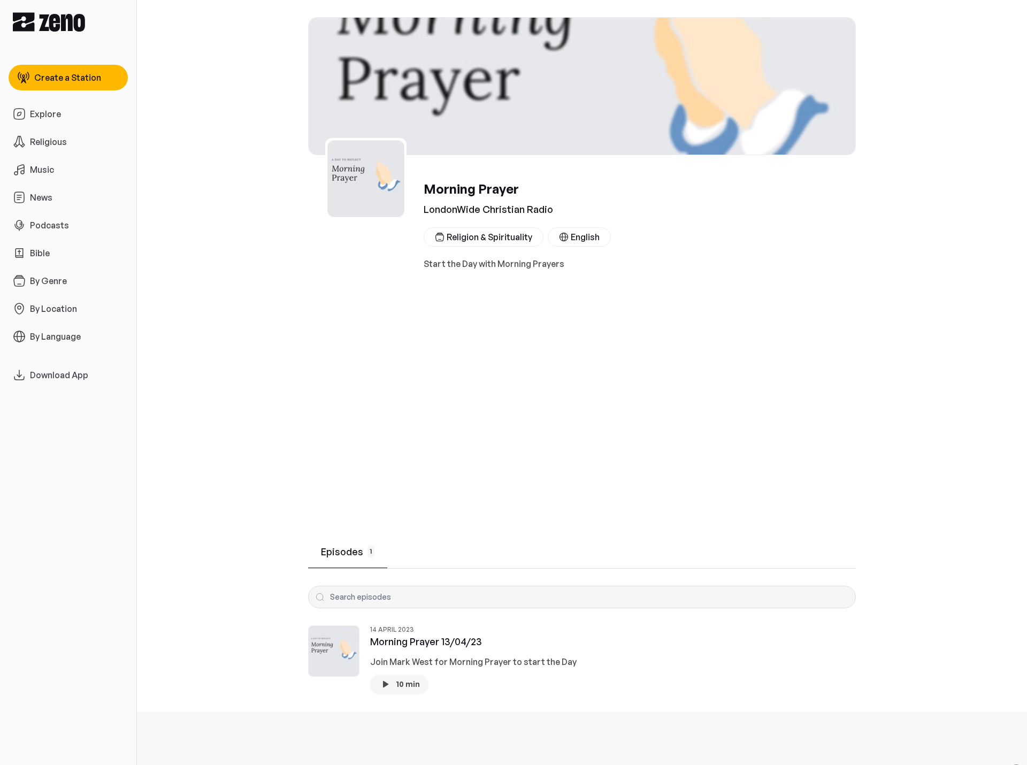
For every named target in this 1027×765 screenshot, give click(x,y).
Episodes (346, 551)
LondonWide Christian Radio (488, 209)
